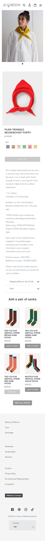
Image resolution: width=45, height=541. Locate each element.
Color (7, 142)
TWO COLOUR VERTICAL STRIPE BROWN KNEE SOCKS (12, 334)
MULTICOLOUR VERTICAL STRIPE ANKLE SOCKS (32, 379)
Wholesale (9, 446)
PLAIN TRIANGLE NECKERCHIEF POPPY (17, 131)
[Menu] (40, 5)
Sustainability (10, 452)
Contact (8, 468)
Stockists (8, 457)
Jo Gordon (18, 516)
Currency (16, 523)
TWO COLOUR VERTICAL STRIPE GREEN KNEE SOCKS (32, 334)
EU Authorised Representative (17, 479)
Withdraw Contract (13, 495)
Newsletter (9, 433)
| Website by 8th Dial (29, 516)
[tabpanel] (22, 34)
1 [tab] (22, 64)
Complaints (9, 484)
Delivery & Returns (12, 422)
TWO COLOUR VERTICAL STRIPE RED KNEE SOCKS (12, 380)
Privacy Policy (10, 473)
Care (7, 427)
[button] (8, 147)
